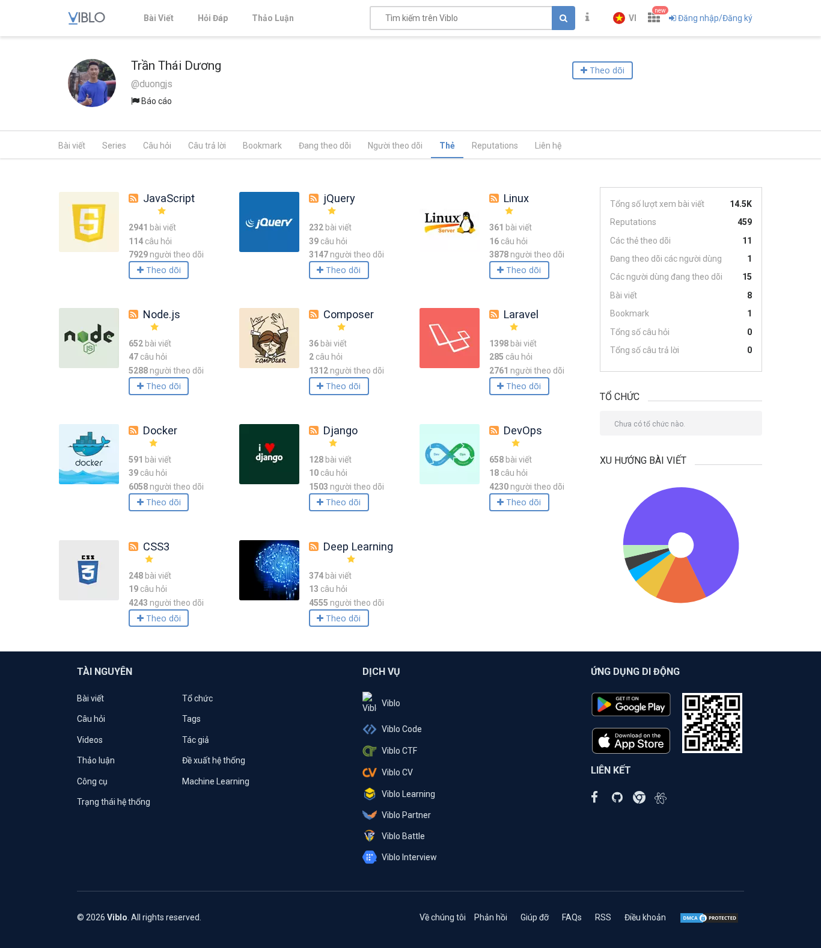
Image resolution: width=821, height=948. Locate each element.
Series (114, 145)
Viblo (391, 703)
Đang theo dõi (325, 145)
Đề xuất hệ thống (213, 760)
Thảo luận (96, 760)
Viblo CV (397, 772)
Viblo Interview (409, 857)
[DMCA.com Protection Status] (709, 917)
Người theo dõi (395, 145)
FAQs (572, 917)
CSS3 (156, 546)
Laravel (521, 314)
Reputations (495, 145)
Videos (90, 740)
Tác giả (195, 740)
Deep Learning (358, 546)
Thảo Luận (273, 18)
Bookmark (262, 145)
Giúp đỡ (534, 917)
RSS (603, 917)
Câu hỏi (157, 145)
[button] (624, 18)
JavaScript (169, 198)
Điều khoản (645, 917)
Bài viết (71, 145)
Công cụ (92, 781)
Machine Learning (215, 781)
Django (340, 430)
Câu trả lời (207, 145)
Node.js (161, 314)
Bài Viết (159, 18)
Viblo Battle (403, 836)
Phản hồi (490, 917)
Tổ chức (197, 698)
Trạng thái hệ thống (113, 802)
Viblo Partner (406, 815)
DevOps (523, 430)
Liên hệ (548, 145)
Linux (516, 198)
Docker (160, 430)
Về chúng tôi (443, 917)
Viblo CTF (399, 751)
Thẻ (447, 145)
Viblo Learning (408, 794)
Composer (348, 314)
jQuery (339, 198)
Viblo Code (402, 729)
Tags (191, 719)
